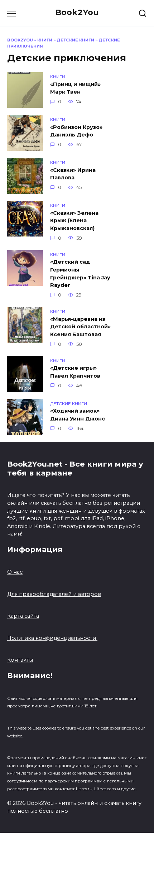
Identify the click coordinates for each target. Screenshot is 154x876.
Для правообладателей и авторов (54, 594)
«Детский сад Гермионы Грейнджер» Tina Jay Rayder (80, 274)
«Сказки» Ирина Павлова (73, 174)
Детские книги (75, 40)
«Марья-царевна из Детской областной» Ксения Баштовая (80, 327)
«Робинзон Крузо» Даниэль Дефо (76, 131)
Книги (44, 40)
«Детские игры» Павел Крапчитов (75, 372)
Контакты (20, 660)
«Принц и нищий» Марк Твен (75, 88)
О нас (15, 572)
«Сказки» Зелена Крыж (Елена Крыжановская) (74, 221)
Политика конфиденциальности (52, 638)
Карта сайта (23, 616)
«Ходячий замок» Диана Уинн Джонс (77, 415)
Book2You (77, 12)
